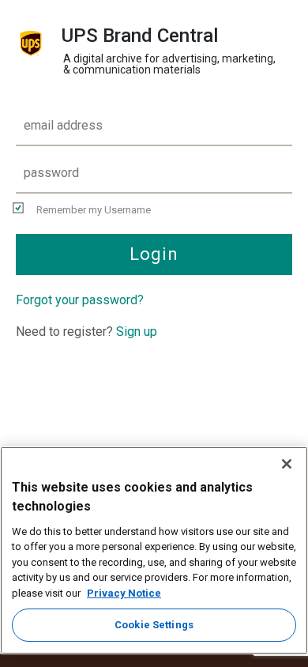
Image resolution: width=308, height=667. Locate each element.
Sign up (136, 331)
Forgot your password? (80, 299)
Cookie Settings (154, 625)
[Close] (286, 464)
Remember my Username (93, 210)
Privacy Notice (124, 593)
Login (154, 254)
